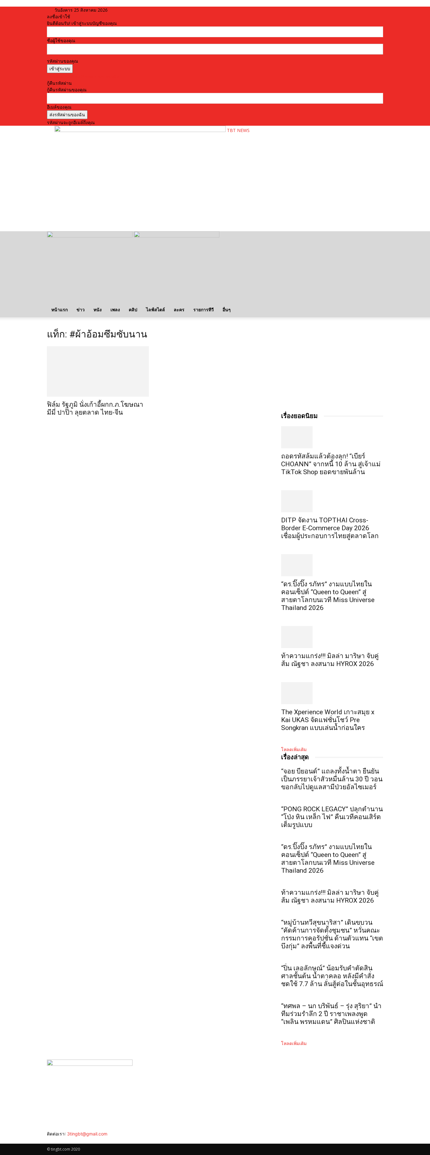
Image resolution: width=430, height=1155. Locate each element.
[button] (375, 239)
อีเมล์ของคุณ (59, 107)
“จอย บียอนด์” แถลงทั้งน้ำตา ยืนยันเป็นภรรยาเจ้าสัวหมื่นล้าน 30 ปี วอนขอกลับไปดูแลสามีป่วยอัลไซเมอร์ (331, 779)
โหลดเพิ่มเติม (294, 749)
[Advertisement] (169, 206)
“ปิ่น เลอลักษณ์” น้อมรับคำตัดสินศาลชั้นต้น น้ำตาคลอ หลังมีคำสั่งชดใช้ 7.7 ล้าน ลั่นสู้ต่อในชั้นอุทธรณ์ (332, 976)
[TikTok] (58, 1140)
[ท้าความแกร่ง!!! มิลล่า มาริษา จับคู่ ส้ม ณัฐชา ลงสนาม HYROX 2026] (332, 637)
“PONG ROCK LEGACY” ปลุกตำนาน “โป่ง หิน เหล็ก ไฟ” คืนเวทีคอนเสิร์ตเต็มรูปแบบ (332, 817)
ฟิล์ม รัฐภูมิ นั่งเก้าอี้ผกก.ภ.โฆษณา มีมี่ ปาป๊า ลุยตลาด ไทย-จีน (95, 408)
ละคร (179, 310)
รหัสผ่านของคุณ (62, 61)
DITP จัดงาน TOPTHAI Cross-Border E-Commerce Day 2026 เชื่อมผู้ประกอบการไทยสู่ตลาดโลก (330, 528)
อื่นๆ (227, 310)
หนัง (97, 310)
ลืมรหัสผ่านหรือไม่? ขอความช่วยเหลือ (83, 76)
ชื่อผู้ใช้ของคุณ (61, 40)
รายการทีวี (203, 310)
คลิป (133, 310)
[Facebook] (49, 1140)
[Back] (132, 10)
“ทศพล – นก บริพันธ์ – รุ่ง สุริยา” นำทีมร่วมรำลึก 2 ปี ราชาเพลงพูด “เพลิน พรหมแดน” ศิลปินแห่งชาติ (331, 1014)
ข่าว (80, 310)
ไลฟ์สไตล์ (155, 310)
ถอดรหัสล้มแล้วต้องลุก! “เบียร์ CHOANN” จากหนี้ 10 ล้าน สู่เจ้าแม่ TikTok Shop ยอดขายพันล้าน (331, 464)
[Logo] (90, 236)
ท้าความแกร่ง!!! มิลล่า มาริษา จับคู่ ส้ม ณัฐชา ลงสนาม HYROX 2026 (330, 660)
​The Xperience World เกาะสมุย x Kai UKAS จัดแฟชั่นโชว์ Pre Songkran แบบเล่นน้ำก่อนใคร (327, 720)
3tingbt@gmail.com (87, 1133)
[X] (63, 1140)
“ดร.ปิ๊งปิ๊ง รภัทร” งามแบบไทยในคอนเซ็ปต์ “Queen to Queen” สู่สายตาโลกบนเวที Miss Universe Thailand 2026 (328, 596)
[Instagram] (54, 1140)
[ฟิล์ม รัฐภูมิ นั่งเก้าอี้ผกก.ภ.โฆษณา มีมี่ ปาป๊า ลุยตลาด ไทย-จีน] (98, 371)
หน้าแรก (59, 310)
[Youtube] (67, 1140)
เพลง (115, 310)
